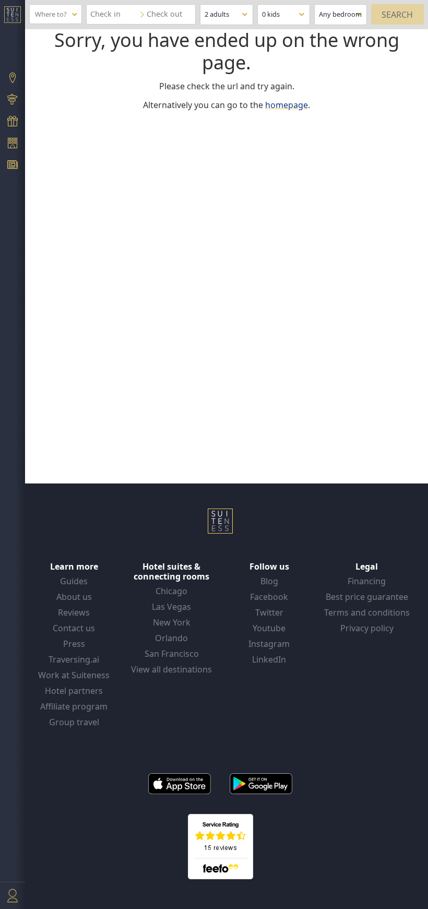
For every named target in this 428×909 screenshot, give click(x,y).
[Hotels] (12, 144)
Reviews (74, 612)
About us (74, 597)
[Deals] (12, 122)
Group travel (74, 722)
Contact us (74, 628)
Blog (269, 581)
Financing (367, 581)
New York (172, 622)
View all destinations (171, 669)
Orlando (171, 638)
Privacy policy (367, 628)
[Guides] (12, 101)
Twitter (269, 612)
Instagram (269, 644)
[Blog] (12, 166)
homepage (286, 105)
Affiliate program (74, 706)
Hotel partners (74, 690)
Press (74, 644)
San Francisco (172, 653)
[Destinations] (12, 79)
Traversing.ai (74, 659)
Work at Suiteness (74, 675)
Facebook (269, 597)
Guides (74, 581)
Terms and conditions (367, 612)
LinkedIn (269, 659)
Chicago (171, 591)
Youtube (269, 628)
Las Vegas (171, 606)
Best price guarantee (367, 597)
